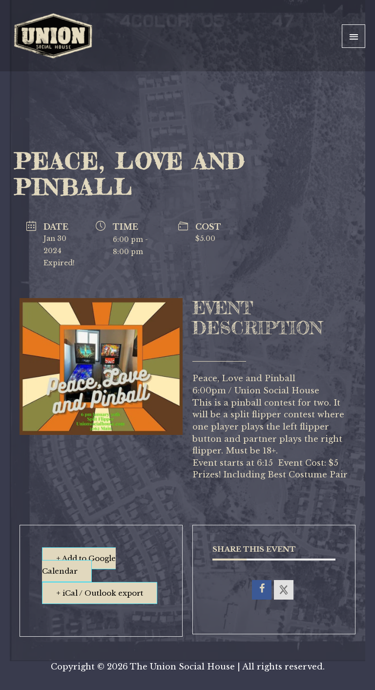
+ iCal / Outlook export (99, 593)
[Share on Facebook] (261, 590)
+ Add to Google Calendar (79, 565)
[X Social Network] (283, 590)
